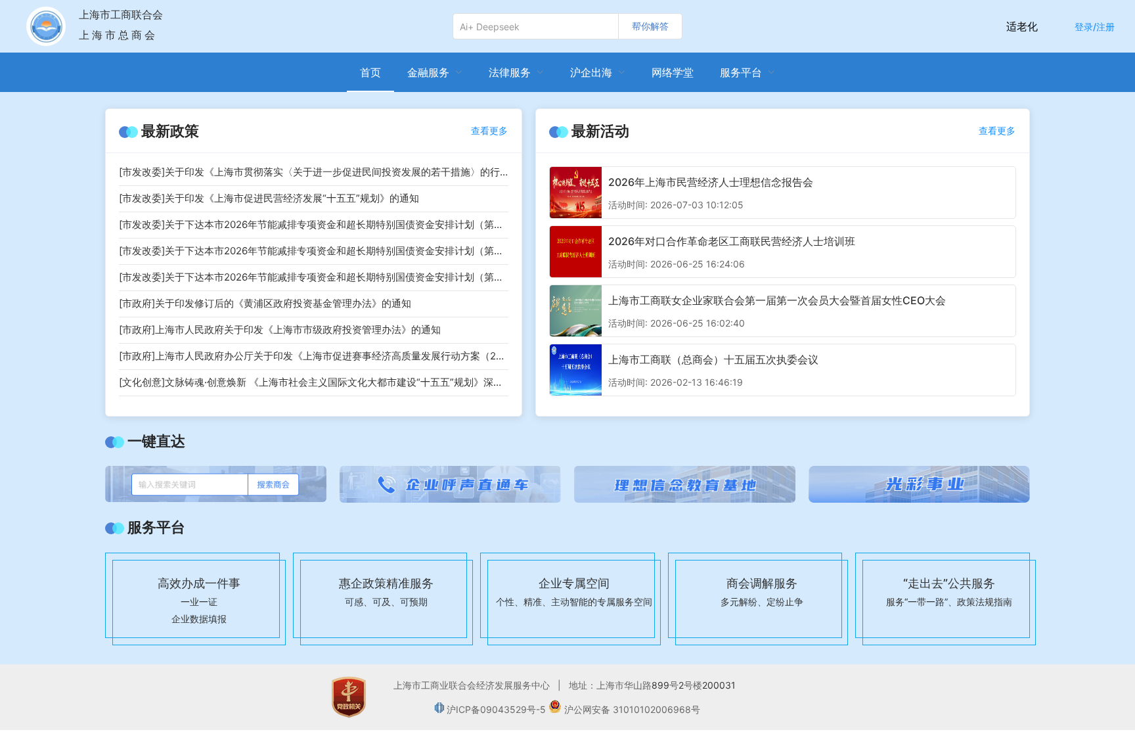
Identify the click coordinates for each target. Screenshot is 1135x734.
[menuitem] (435, 72)
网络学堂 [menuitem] (673, 72)
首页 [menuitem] (370, 72)
